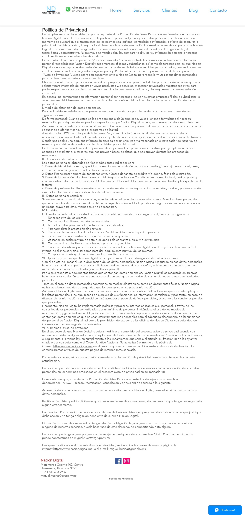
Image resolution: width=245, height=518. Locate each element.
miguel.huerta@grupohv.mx (92, 438)
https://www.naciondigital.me (72, 346)
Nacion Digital (52, 460)
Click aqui (78, 7)
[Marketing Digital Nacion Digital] (118, 461)
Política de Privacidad (121, 478)
